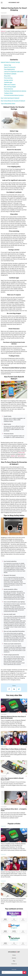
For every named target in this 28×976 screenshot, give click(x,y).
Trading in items (8, 93)
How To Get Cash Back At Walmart (10, 98)
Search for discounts (10, 67)
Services (14, 958)
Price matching (8, 78)
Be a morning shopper (10, 86)
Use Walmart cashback (10, 73)
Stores (14, 955)
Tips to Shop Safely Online (8, 103)
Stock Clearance (8, 89)
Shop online (7, 76)
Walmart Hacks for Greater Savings (10, 62)
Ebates (13, 456)
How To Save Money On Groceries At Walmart (13, 101)
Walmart (3, 31)
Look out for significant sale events (13, 71)
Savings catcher (8, 80)
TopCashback (20, 456)
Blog (14, 961)
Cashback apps (8, 82)
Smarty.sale (21, 452)
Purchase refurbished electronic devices (15, 91)
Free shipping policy (9, 69)
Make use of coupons (9, 84)
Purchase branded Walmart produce (13, 95)
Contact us (14, 963)
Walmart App (7, 65)
